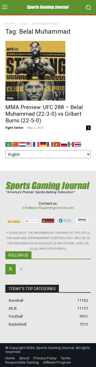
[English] (29, 143)
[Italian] (50, 143)
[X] (10, 269)
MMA (10, 98)
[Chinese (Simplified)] (15, 143)
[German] (43, 143)
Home (10, 23)
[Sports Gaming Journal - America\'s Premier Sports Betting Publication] (48, 7)
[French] (36, 143)
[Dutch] (22, 143)
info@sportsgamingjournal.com (48, 208)
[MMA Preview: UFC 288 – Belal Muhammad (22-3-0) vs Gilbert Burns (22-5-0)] (48, 71)
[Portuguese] (57, 143)
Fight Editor (14, 127)
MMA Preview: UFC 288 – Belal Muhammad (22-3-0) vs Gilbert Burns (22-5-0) (44, 114)
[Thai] (78, 143)
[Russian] (64, 143)
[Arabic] (8, 143)
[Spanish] (71, 143)
